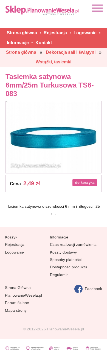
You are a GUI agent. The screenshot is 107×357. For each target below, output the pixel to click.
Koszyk (11, 237)
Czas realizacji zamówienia (73, 244)
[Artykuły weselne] (42, 10)
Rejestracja (14, 244)
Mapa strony (16, 310)
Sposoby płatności (65, 259)
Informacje (59, 237)
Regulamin (59, 274)
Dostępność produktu (68, 267)
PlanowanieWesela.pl (23, 295)
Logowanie (14, 252)
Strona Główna (18, 287)
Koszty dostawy (63, 252)
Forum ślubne (17, 302)
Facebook (92, 288)
